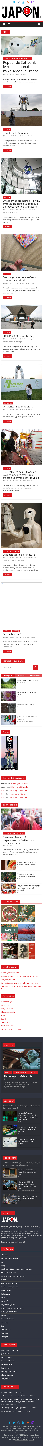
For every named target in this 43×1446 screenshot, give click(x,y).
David (6, 75)
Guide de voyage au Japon (10, 1283)
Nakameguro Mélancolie (19, 784)
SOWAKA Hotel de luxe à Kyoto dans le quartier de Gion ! (27, 1172)
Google (31, 1439)
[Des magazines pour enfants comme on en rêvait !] (21, 236)
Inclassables (8, 403)
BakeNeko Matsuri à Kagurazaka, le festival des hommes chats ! (18, 840)
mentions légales (21, 1439)
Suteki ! (3, 1019)
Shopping (16, 631)
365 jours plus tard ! (8, 980)
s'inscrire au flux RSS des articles (12, 1431)
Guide (31, 209)
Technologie (18, 342)
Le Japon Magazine (20, 1072)
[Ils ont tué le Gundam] (21, 95)
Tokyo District (32, 1072)
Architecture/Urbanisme (11, 551)
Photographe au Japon (9, 1012)
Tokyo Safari (5, 1022)
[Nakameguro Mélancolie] (22, 1050)
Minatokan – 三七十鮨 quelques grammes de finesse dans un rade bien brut (27, 1185)
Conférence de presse (29, 339)
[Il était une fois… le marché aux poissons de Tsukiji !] (10, 1195)
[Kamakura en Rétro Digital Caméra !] (9, 691)
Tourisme (7, 197)
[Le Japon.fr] (3, 24)
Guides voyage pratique (9, 1287)
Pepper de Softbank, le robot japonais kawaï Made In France (20, 66)
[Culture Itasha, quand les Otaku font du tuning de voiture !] (10, 1126)
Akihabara (25, 209)
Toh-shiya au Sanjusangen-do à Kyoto (15, 1396)
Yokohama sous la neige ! (26, 704)
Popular (9, 675)
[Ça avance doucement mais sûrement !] (9, 715)
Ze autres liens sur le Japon (11, 1029)
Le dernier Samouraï (8, 1392)
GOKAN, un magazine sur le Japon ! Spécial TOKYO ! (19, 976)
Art (2, 1262)
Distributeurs (26, 283)
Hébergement (6, 1290)
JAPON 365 (5, 1005)
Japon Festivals (6, 1357)
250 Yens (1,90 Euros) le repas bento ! (14, 1408)
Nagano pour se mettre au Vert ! (28, 680)
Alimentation (5, 1255)
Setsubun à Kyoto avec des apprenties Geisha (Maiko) (26, 863)
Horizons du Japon (7, 1002)
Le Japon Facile (6, 1364)
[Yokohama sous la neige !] (9, 703)
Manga (24, 637)
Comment (36, 675)
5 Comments (22, 682)
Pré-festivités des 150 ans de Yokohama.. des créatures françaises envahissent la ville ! (21, 474)
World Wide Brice (7, 1026)
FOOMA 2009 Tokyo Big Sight (19, 336)
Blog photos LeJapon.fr (9, 1350)
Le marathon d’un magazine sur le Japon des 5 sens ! (20, 983)
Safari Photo (11, 212)
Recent (22, 675)
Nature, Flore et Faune (9, 1312)
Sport (3, 1326)
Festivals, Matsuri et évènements (14, 833)
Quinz (3, 1015)
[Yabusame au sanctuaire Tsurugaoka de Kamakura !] (8, 873)
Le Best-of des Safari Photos (11, 1411)
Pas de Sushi (5, 1315)
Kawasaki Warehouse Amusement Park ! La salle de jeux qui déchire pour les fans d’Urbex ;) (27, 1116)
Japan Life (7, 129)
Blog (3, 1265)
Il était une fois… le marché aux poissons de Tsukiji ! (27, 1197)
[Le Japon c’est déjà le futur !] (21, 504)
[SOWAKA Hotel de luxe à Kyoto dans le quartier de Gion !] (10, 1169)
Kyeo (35, 1428)
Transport (4, 1337)
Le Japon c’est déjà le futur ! (19, 554)
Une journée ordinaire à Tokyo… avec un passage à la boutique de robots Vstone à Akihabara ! (21, 203)
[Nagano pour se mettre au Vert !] (9, 678)
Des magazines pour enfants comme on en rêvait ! (19, 279)
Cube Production (15, 1428)
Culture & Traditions (8, 1273)
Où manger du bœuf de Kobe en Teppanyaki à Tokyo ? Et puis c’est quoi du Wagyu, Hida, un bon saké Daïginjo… (20, 1401)
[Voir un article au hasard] (39, 24)
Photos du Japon (7, 1375)
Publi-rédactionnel (7, 1319)
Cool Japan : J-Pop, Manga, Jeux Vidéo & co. (17, 58)
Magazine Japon (7, 1009)
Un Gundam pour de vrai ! (18, 406)
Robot (24, 75)
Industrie (5, 342)
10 (19, 879)
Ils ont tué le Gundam (15, 133)
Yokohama (29, 481)
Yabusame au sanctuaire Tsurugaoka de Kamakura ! (26, 875)
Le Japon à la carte (8, 1361)
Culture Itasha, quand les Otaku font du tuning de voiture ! (27, 1129)
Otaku (35, 209)
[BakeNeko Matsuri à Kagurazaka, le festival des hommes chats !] (21, 810)
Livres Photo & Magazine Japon (12, 1308)
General (4, 1280)
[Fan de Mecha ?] (21, 584)
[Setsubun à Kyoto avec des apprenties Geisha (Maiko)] (8, 861)
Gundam (24, 136)
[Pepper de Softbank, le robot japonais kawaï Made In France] (21, 37)
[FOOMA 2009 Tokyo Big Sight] (21, 306)
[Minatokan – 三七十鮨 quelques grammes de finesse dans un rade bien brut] (10, 1181)
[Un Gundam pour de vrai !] (21, 365)
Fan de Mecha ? (12, 634)
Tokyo (18, 212)
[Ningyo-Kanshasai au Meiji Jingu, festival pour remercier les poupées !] (8, 885)
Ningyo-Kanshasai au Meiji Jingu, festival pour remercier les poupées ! (28, 888)
